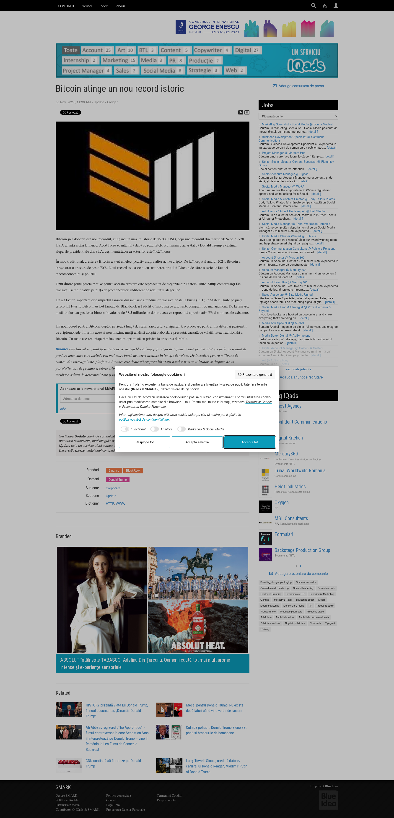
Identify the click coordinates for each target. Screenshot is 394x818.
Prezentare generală (257, 374)
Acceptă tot (250, 442)
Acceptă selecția (197, 442)
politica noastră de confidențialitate (144, 419)
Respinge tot (144, 442)
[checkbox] (132, 429)
